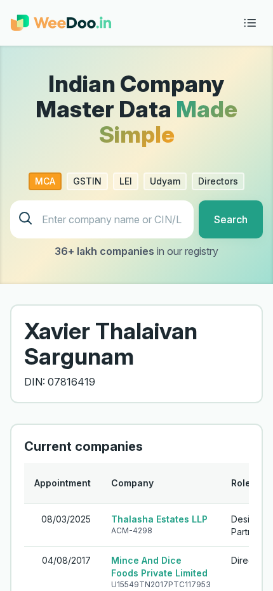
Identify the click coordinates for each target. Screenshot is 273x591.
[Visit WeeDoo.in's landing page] (61, 23)
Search (231, 219)
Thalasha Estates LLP (159, 519)
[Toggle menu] (250, 23)
